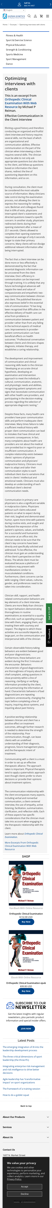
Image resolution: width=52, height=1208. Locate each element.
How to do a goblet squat (16, 1095)
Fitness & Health (14, 35)
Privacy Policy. (14, 1179)
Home (5, 24)
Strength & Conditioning (18, 49)
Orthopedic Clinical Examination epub (26, 983)
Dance (9, 63)
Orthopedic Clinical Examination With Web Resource (21, 103)
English (9, 10)
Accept (24, 1186)
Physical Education (16, 44)
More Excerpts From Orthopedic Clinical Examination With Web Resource (22, 846)
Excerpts (13, 24)
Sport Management (16, 59)
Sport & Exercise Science (19, 40)
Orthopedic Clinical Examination (26, 913)
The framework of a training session (21, 1088)
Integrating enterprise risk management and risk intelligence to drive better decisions (24, 1069)
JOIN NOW (26, 1028)
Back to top (26, 1106)
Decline (25, 1193)
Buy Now (26, 921)
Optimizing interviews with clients (32, 24)
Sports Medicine (14, 54)
